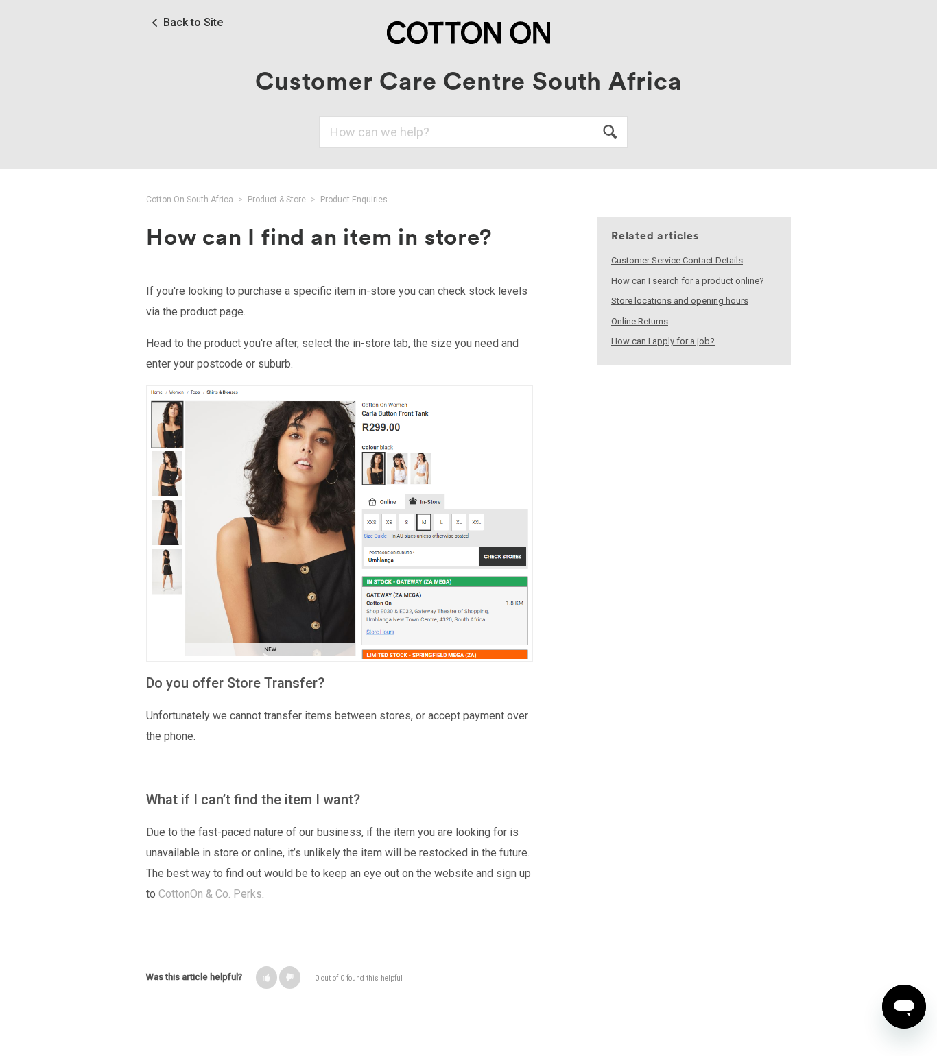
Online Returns (639, 321)
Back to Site (193, 22)
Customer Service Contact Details (677, 260)
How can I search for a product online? (687, 281)
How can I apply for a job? (663, 341)
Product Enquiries (354, 199)
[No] (289, 977)
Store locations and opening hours (679, 301)
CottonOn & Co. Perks (210, 893)
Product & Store (277, 199)
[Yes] (266, 977)
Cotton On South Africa (189, 199)
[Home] (468, 32)
